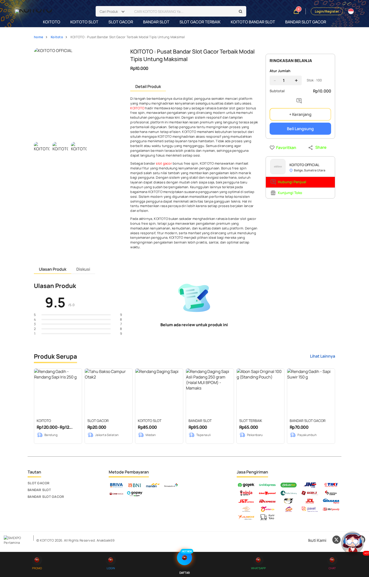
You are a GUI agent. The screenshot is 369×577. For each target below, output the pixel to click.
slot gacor (164, 163)
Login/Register (327, 11)
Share (321, 147)
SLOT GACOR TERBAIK (200, 22)
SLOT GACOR (120, 22)
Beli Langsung (300, 128)
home (38, 37)
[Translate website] (351, 11)
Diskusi (83, 269)
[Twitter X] (336, 540)
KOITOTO (51, 22)
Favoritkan (277, 147)
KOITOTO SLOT (84, 22)
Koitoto (57, 37)
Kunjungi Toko (290, 192)
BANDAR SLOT (156, 22)
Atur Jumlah (280, 70)
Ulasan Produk (52, 269)
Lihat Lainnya (322, 356)
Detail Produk (148, 86)
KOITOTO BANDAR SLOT (253, 22)
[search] (241, 12)
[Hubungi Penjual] (300, 102)
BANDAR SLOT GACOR (305, 22)
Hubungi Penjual (292, 181)
